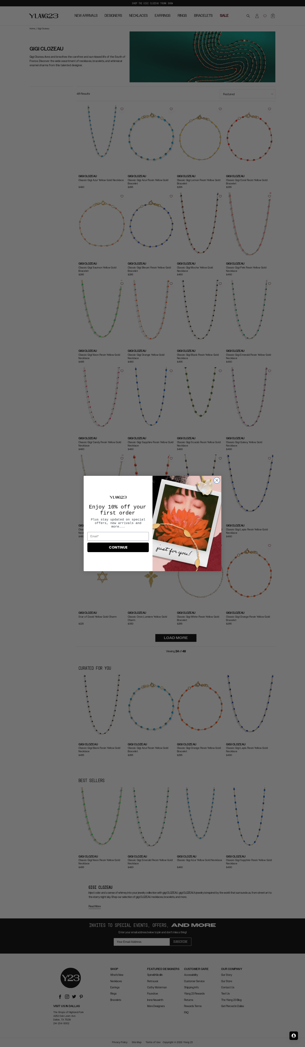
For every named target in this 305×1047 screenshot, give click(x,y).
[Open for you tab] (293, 1035)
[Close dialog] (217, 480)
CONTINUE (118, 547)
